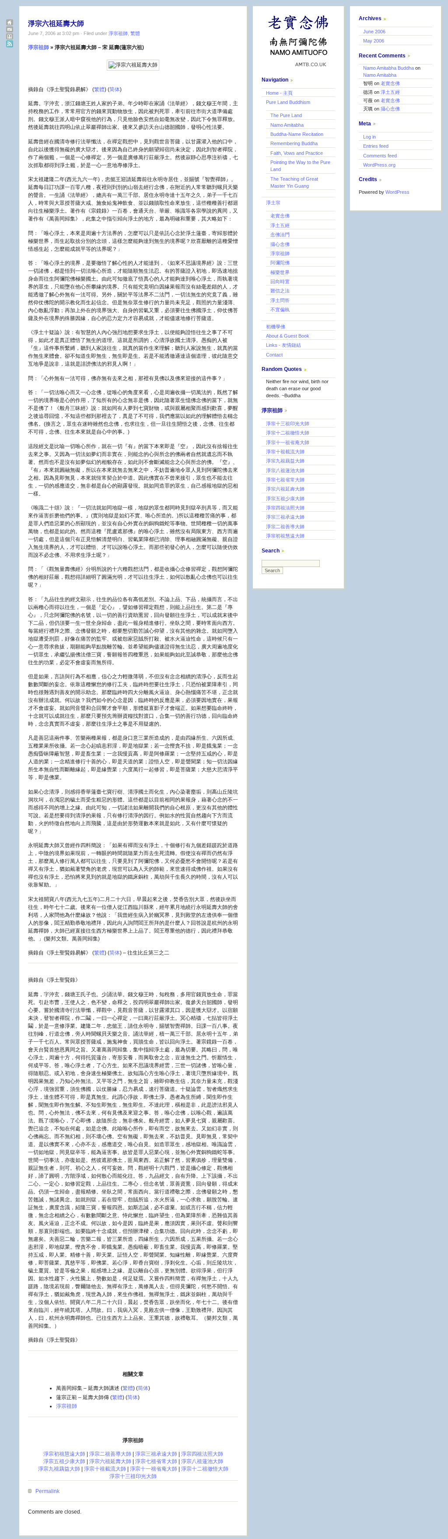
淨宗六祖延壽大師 (56, 23)
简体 (114, 89)
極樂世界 (280, 272)
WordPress (397, 192)
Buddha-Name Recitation (296, 134)
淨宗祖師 (118, 33)
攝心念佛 (280, 244)
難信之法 (280, 290)
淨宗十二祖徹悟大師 (204, 1469)
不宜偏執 (280, 309)
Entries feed (375, 146)
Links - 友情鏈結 (283, 345)
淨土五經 (280, 225)
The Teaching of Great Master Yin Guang (294, 182)
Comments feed (380, 155)
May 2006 (373, 40)
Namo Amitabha (287, 125)
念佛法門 (280, 234)
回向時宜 (280, 281)
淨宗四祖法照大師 (202, 1454)
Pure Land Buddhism (288, 102)
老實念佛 (280, 215)
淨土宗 (273, 202)
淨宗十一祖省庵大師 (153, 1469)
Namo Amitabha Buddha (388, 68)
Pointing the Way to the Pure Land (300, 166)
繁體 (135, 33)
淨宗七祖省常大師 (156, 1461)
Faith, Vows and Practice (296, 153)
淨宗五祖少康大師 (64, 1461)
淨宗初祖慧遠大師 (64, 1454)
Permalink (47, 1491)
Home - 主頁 (279, 93)
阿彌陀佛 (280, 262)
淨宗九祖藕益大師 (59, 1469)
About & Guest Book (287, 335)
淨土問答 (280, 300)
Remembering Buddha (294, 143)
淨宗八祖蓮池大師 (202, 1461)
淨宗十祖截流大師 (105, 1469)
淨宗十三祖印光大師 (133, 1476)
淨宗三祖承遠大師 (156, 1454)
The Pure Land (286, 115)
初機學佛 (275, 326)
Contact (274, 354)
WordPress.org (379, 164)
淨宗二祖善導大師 (110, 1454)
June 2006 (374, 31)
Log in (369, 136)
